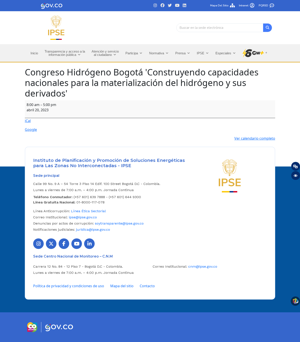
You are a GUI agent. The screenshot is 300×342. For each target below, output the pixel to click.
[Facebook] (162, 5)
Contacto (147, 285)
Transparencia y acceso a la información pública (65, 53)
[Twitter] (170, 5)
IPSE (200, 53)
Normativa (156, 53)
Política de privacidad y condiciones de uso (68, 285)
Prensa (180, 53)
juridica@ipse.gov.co (93, 229)
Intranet (243, 5)
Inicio (34, 53)
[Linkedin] (184, 5)
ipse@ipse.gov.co (83, 217)
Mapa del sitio (219, 5)
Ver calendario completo (254, 138)
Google (31, 129)
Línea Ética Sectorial (88, 211)
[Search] (267, 28)
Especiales (223, 53)
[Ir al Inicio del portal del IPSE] (230, 175)
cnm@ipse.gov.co (202, 266)
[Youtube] (177, 5)
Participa (131, 53)
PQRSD (263, 5)
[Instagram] (155, 5)
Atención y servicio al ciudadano (105, 53)
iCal (28, 120)
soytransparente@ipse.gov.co (119, 223)
